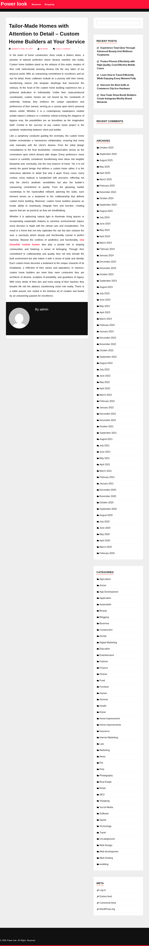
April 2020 (105, 540)
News (102, 756)
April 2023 (105, 312)
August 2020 (106, 515)
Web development (109, 851)
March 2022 (106, 395)
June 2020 (105, 528)
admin (46, 49)
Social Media (106, 807)
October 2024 (106, 198)
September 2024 (108, 205)
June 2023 (105, 299)
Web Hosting (106, 858)
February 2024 (107, 249)
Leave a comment (63, 49)
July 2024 (105, 217)
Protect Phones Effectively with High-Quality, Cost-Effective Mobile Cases (116, 65)
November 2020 (108, 496)
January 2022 (107, 407)
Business (36, 4)
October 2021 (106, 426)
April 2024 (105, 236)
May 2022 (105, 382)
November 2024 (108, 192)
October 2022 (106, 350)
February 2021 (107, 477)
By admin (41, 309)
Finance (104, 668)
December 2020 (108, 490)
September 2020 (108, 509)
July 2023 (105, 293)
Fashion (104, 661)
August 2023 (106, 287)
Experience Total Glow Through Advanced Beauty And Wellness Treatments (116, 51)
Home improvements (110, 725)
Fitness (103, 674)
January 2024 (107, 255)
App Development (109, 592)
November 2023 (108, 268)
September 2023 (108, 281)
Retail (103, 788)
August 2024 (106, 211)
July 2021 (105, 445)
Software (104, 813)
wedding (104, 864)
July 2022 (105, 369)
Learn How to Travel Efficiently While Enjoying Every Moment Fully (116, 77)
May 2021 (105, 458)
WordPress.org (107, 909)
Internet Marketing (109, 737)
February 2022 (107, 401)
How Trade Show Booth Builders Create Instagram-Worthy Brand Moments (116, 98)
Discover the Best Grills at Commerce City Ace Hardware (113, 87)
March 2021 (106, 471)
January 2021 (107, 483)
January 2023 (107, 331)
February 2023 (107, 325)
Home (103, 712)
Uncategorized (107, 839)
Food (102, 680)
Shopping (49, 4)
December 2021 (108, 414)
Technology (105, 826)
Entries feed (106, 896)
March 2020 (106, 547)
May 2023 (105, 306)
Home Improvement (110, 718)
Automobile (105, 604)
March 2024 (106, 243)
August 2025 (106, 160)
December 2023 (108, 261)
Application (105, 598)
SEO (102, 794)
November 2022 (108, 344)
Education (105, 649)
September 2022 (108, 357)
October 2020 (106, 502)
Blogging (104, 617)
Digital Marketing (108, 642)
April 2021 (105, 464)
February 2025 (107, 185)
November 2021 (108, 420)
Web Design (106, 845)
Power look (14, 4)
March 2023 (106, 319)
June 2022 (105, 376)
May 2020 (105, 534)
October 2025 (106, 147)
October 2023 (106, 274)
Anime (103, 585)
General (104, 699)
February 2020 (107, 553)
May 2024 (105, 230)
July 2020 (105, 521)
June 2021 (105, 452)
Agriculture (105, 579)
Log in (103, 890)
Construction (106, 630)
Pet (101, 763)
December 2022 (108, 338)
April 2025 (105, 173)
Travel (103, 832)
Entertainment (107, 655)
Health (103, 706)
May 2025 (105, 166)
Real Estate (106, 782)
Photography (106, 775)
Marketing (105, 750)
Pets (102, 769)
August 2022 (106, 363)
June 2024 (105, 223)
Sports (103, 820)
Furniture (104, 687)
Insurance (105, 731)
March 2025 (106, 179)
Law (102, 744)
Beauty (103, 610)
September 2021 (108, 433)
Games (103, 693)
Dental (103, 636)
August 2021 (106, 439)
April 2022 (105, 388)
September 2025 (108, 154)
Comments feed (108, 903)
